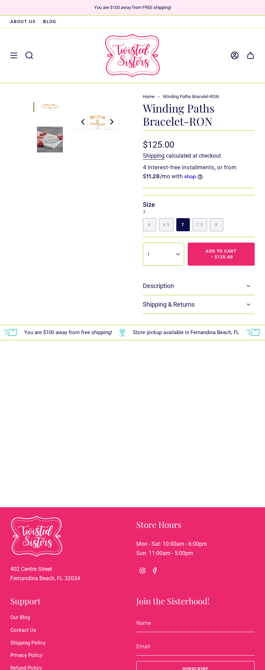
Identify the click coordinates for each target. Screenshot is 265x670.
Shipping (154, 155)
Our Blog (20, 617)
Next (112, 122)
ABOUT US (23, 21)
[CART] (250, 55)
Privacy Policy (26, 655)
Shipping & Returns (169, 304)
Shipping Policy (28, 643)
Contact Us (23, 630)
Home (149, 96)
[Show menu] (14, 55)
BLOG (49, 21)
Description (158, 285)
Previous (83, 122)
